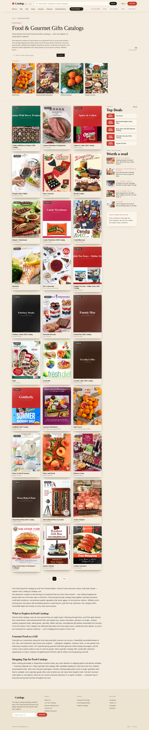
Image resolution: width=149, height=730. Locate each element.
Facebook (112, 700)
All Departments (60, 9)
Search (113, 3)
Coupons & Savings (83, 700)
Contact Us (48, 708)
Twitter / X (112, 703)
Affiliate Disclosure (50, 711)
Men (21, 9)
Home (33, 9)
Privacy (135, 726)
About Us (47, 700)
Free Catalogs (75, 9)
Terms (129, 726)
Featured (49, 9)
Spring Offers (132, 9)
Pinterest (112, 708)
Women (14, 9)
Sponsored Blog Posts (51, 705)
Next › (65, 579)
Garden (123, 9)
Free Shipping (114, 9)
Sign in (123, 3)
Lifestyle (41, 9)
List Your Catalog (50, 703)
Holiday (104, 9)
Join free (132, 3)
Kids (27, 9)
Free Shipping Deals (83, 703)
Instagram (112, 705)
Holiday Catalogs (82, 705)
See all (135, 106)
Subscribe (42, 714)
